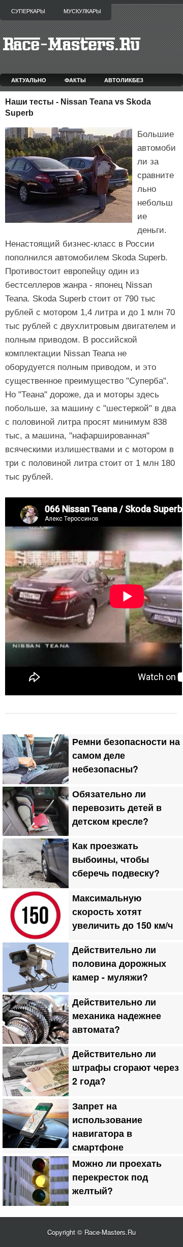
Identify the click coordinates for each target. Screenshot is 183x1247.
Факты (75, 80)
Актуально (28, 80)
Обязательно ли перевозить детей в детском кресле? (117, 807)
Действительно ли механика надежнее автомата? (116, 1015)
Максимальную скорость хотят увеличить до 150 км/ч (122, 911)
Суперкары (28, 11)
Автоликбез (123, 80)
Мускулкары (82, 11)
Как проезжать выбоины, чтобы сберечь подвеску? (116, 859)
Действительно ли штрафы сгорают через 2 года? (125, 1067)
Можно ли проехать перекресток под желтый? (117, 1177)
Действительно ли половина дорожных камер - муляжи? (119, 963)
